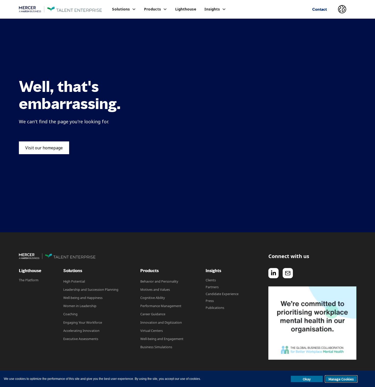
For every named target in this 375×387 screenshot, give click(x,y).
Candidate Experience (222, 294)
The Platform (29, 280)
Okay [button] (307, 379)
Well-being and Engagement (161, 338)
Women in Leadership (79, 306)
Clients (211, 280)
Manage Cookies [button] (341, 379)
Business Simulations (156, 347)
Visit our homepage (44, 148)
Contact (319, 9)
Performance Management (160, 306)
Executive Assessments (80, 338)
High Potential (74, 281)
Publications (215, 307)
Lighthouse (185, 9)
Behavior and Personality (159, 281)
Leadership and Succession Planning (90, 289)
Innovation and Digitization (161, 322)
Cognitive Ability (152, 297)
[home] (60, 9)
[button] (124, 9)
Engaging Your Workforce (82, 322)
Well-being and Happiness (83, 297)
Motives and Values (155, 289)
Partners (212, 287)
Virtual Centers (151, 330)
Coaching (70, 314)
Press (210, 300)
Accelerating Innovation (81, 330)
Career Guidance (152, 314)
